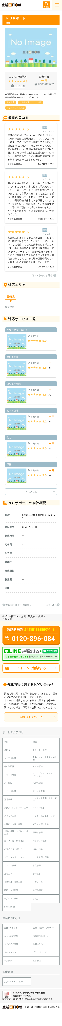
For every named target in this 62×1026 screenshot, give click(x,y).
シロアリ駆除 (10, 758)
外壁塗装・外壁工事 (13, 882)
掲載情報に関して (41, 936)
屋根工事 (8, 873)
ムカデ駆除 (38, 766)
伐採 (40, 616)
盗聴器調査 (38, 890)
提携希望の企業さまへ (14, 981)
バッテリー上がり (41, 840)
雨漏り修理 (38, 832)
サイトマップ (10, 952)
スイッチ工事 (10, 816)
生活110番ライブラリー (43, 927)
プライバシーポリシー (43, 952)
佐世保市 (9, 307)
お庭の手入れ (28, 616)
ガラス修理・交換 (41, 824)
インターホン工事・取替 (44, 816)
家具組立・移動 (11, 898)
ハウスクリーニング (13, 849)
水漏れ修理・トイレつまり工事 (16, 832)
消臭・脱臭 (38, 849)
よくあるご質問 (11, 944)
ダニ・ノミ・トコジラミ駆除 (45, 758)
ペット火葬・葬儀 (41, 857)
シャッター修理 (40, 750)
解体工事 (37, 873)
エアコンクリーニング (14, 857)
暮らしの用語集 (11, 936)
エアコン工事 (39, 807)
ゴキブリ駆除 (10, 774)
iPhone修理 (9, 906)
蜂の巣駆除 (9, 766)
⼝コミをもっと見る (42, 275)
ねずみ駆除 (38, 783)
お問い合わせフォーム (31, 717)
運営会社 (37, 960)
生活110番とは (11, 927)
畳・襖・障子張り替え (14, 840)
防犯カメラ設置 (11, 890)
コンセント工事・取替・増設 (45, 799)
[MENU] (57, 5)
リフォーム (38, 882)
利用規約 (8, 960)
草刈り (7, 750)
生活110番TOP (10, 616)
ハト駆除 (8, 783)
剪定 (6, 742)
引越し (36, 898)
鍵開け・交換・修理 (13, 824)
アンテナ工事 (39, 791)
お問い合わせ (39, 944)
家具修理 (37, 865)
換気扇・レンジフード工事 (16, 807)
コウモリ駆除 (10, 791)
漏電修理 (8, 799)
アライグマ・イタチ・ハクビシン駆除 (45, 774)
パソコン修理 (10, 865)
